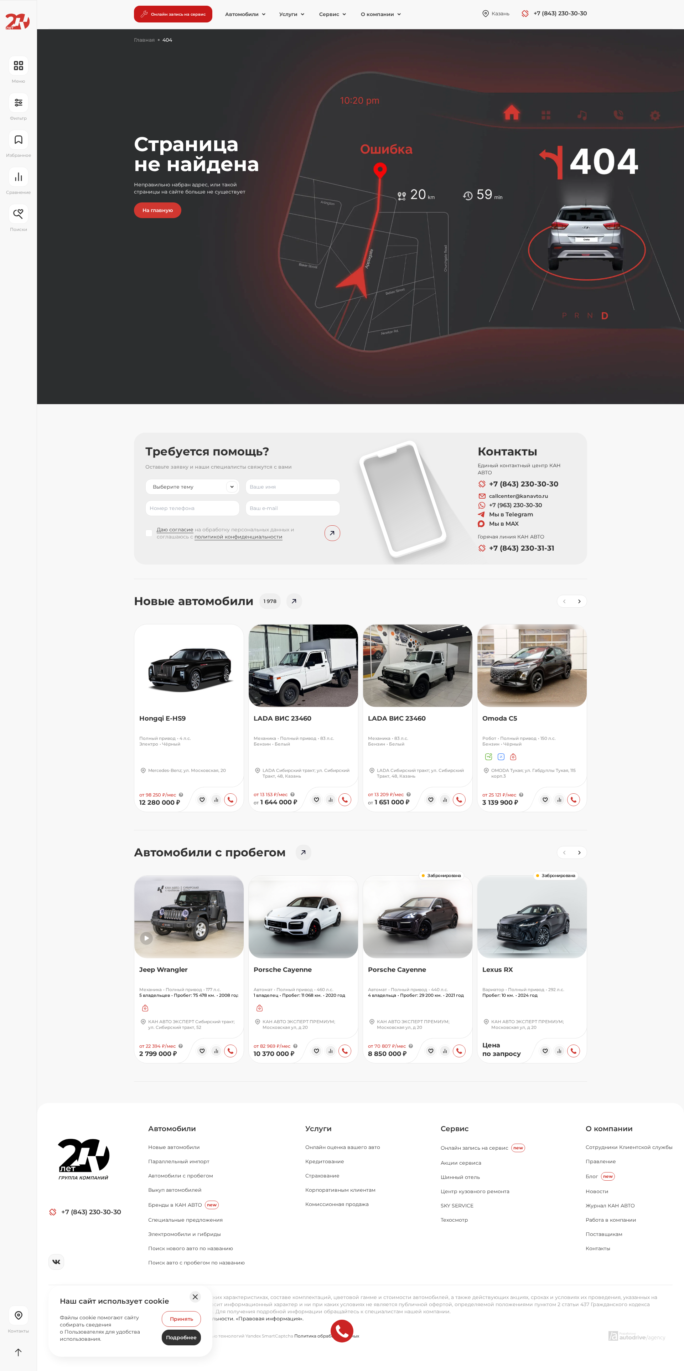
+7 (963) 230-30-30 (515, 505)
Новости (597, 1191)
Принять (181, 1319)
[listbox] (192, 487)
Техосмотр (454, 1220)
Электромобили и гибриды (184, 1234)
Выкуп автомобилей (175, 1190)
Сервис (455, 1128)
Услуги (318, 1128)
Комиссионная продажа (337, 1204)
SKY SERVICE (457, 1205)
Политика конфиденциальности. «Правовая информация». (226, 1318)
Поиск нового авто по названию (190, 1248)
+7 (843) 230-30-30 (524, 484)
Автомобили (172, 1128)
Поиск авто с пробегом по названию (196, 1262)
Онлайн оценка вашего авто (342, 1147)
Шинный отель (460, 1177)
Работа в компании (611, 1220)
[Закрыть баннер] (195, 1297)
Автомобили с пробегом (180, 1175)
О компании (609, 1128)
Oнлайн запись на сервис (482, 1148)
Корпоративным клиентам (340, 1190)
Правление (601, 1161)
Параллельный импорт (178, 1161)
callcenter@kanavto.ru (518, 496)
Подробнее (181, 1337)
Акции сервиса (461, 1163)
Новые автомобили (174, 1147)
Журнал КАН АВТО (610, 1205)
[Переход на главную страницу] (18, 21)
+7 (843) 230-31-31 (521, 548)
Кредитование (324, 1161)
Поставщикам (604, 1234)
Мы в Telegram (511, 514)
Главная (144, 40)
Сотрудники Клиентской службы (629, 1147)
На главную (157, 210)
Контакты (598, 1248)
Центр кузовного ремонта (475, 1191)
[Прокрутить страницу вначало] (18, 1352)
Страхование (322, 1175)
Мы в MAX (504, 523)
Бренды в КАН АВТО (182, 1205)
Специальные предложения (185, 1220)
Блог (599, 1176)
